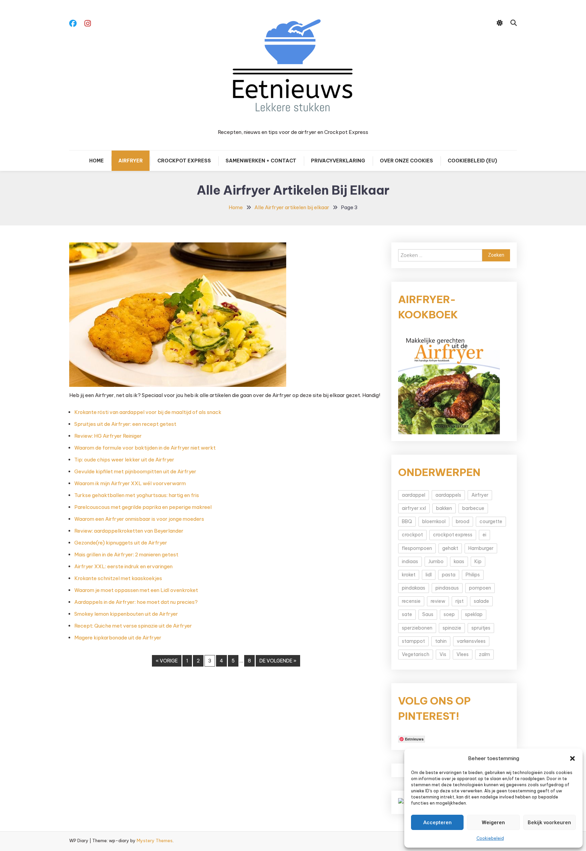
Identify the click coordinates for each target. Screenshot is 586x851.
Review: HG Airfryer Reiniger (108, 436)
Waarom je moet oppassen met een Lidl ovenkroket (136, 590)
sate (407, 614)
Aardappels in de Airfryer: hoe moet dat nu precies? (136, 602)
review (438, 601)
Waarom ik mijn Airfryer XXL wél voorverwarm (130, 483)
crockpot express (452, 535)
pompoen (480, 588)
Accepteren (437, 822)
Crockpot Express (184, 161)
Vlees (462, 654)
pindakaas (413, 588)
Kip (478, 561)
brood (462, 521)
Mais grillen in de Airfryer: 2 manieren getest (126, 554)
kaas (459, 561)
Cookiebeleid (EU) (472, 161)
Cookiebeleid (490, 838)
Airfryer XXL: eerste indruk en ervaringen (123, 566)
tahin (441, 641)
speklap (474, 614)
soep (449, 614)
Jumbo (436, 561)
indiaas (410, 561)
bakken (444, 508)
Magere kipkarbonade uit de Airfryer (117, 637)
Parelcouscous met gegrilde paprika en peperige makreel (143, 507)
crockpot (412, 535)
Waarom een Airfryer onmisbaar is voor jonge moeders (139, 519)
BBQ (407, 521)
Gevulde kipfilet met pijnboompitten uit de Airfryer (135, 471)
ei (484, 535)
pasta (448, 575)
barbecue (473, 508)
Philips (473, 575)
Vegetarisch (415, 654)
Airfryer (130, 161)
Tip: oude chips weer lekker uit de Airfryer (124, 459)
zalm (484, 654)
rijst (459, 601)
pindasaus (447, 588)
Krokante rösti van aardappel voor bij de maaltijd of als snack (147, 412)
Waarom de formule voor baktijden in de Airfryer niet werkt (145, 447)
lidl (429, 575)
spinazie (452, 628)
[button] (572, 758)
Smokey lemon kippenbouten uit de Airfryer (126, 614)
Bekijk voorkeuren (549, 822)
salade (481, 601)
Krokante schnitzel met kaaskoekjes (118, 578)
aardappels (448, 495)
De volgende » (277, 661)
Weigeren (493, 822)
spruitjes (480, 628)
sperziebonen (417, 628)
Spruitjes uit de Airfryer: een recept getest (125, 424)
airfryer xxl (414, 508)
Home (96, 161)
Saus (427, 614)
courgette (491, 521)
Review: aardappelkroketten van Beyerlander (128, 531)
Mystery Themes (155, 840)
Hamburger (480, 548)
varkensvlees (471, 641)
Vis (443, 654)
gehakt (450, 548)
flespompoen (417, 548)
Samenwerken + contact (261, 161)
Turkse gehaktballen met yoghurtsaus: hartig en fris (136, 495)
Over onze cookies (406, 161)
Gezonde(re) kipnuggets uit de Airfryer (120, 542)
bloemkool (434, 521)
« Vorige (167, 661)
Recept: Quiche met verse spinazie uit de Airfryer (133, 625)
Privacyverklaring (338, 161)
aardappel (413, 495)
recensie (411, 601)
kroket (408, 575)
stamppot (413, 641)
